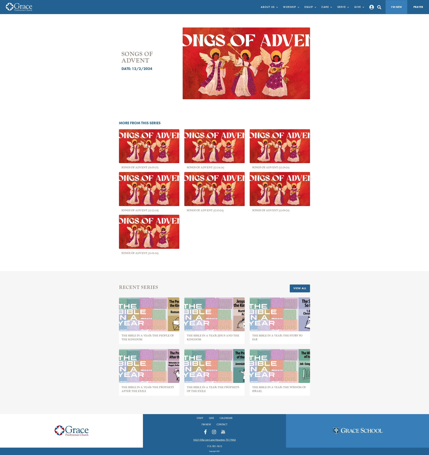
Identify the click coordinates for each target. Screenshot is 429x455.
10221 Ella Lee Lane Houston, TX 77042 (214, 439)
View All (299, 288)
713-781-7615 (214, 446)
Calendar (226, 418)
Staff (200, 418)
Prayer (418, 7)
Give (211, 418)
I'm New (396, 7)
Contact (222, 424)
